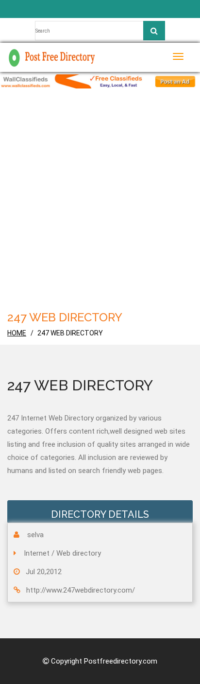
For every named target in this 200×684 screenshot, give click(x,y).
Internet (37, 553)
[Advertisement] (100, 203)
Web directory (78, 553)
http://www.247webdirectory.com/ (80, 590)
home (16, 333)
